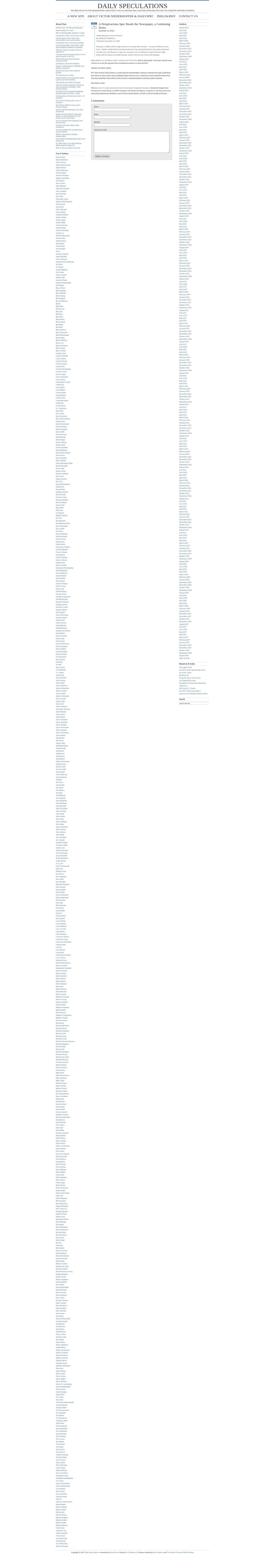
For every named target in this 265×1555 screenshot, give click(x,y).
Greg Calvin (60, 620)
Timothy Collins (61, 1421)
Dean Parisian (61, 458)
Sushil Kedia (60, 1389)
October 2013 (184, 431)
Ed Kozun (59, 510)
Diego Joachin (61, 479)
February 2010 (184, 546)
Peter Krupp (60, 1183)
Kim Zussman (61, 905)
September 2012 (185, 465)
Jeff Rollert (60, 751)
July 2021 (182, 187)
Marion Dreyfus (61, 971)
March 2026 (183, 41)
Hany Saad (60, 639)
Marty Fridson (61, 1005)
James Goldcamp (62, 688)
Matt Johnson (61, 1013)
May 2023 (183, 130)
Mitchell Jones (61, 1088)
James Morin (61, 693)
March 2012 (183, 480)
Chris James (60, 380)
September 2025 (185, 57)
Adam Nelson (61, 168)
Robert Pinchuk (61, 1259)
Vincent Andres (61, 1494)
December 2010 (185, 520)
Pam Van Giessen (62, 1154)
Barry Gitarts (60, 288)
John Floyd (60, 814)
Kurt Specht (60, 918)
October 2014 (184, 399)
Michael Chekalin (62, 1031)
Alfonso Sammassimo (64, 202)
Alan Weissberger (62, 189)
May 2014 (183, 412)
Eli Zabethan (60, 521)
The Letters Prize (185, 667)
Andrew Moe (60, 238)
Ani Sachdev (60, 249)
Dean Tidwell (61, 461)
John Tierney (61, 830)
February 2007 (184, 640)
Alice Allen (60, 207)
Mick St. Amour (61, 1068)
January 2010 (184, 548)
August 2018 (184, 279)
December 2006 (185, 645)
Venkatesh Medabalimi (64, 1478)
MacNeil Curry (61, 960)
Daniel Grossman (62, 424)
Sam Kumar (60, 1313)
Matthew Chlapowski (63, 1015)
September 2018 (185, 276)
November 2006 (185, 648)
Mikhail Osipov (61, 1083)
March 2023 (183, 135)
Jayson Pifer (60, 743)
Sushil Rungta (61, 1392)
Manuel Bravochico (63, 963)
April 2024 (183, 101)
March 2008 (183, 606)
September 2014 (185, 402)
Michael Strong (61, 1054)
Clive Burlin (60, 387)
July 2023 (182, 125)
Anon (58, 251)
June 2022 (183, 159)
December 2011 (185, 488)
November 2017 (185, 302)
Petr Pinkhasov (61, 1198)
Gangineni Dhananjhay (64, 568)
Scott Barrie (60, 1324)
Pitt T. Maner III (61, 1209)
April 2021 (183, 195)
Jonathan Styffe (61, 845)
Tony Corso (60, 1449)
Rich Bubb (60, 1225)
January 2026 (184, 46)
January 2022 (184, 172)
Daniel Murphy (61, 427)
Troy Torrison (61, 1460)
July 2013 (182, 438)
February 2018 (184, 295)
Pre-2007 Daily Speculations (190, 691)
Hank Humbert (61, 636)
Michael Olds (61, 1047)
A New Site (75, 16)
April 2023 (183, 132)
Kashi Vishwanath (62, 866)
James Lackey (61, 691)
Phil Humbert (61, 1201)
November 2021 (185, 177)
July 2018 (182, 282)
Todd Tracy (60, 1423)
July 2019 (182, 250)
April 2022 (183, 164)
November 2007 (185, 616)
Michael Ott (60, 1049)
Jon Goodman (61, 837)
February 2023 (184, 138)
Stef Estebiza (61, 1347)
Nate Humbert (61, 1104)
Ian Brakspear (61, 657)
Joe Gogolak (60, 798)
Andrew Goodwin (62, 230)
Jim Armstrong (61, 777)
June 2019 (183, 253)
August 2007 (184, 624)
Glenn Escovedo (62, 615)
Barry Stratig (60, 296)
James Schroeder (62, 696)
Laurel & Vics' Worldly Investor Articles (193, 694)
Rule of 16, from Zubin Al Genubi (68, 148)
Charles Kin (60, 366)
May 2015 (183, 381)
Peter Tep (59, 1196)
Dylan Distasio (61, 503)
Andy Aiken (60, 244)
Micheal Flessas (62, 1060)
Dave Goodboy (61, 429)
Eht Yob (59, 518)
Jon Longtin (60, 840)
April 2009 (183, 572)
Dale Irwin (59, 411)
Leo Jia (58, 947)
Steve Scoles (61, 1376)
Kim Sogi (59, 903)
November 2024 (185, 83)
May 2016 (183, 350)
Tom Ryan (59, 1447)
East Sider (60, 508)
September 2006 (185, 653)
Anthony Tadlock (62, 254)
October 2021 (184, 180)
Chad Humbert (61, 364)
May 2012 (183, 475)
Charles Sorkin (61, 372)
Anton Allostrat (61, 257)
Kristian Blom (61, 916)
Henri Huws (60, 641)
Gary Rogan (60, 581)
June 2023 (183, 127)
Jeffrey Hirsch (61, 764)
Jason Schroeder (62, 727)
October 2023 (184, 117)
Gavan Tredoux (61, 584)
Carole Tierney (61, 361)
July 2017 (182, 313)
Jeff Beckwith (61, 748)
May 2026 (183, 36)
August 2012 (184, 467)
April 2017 (183, 321)
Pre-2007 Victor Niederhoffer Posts (192, 670)
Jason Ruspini (61, 725)
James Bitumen (61, 686)
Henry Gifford (61, 649)
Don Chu (59, 482)
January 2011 (184, 517)
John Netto (60, 824)
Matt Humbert (61, 1010)
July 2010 (182, 533)
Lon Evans (60, 952)
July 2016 (182, 344)
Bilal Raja (59, 306)
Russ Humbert (61, 1295)
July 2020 (182, 219)
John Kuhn (60, 819)
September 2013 (185, 433)
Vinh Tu (59, 1499)
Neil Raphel (60, 1109)
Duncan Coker (61, 497)
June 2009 (183, 567)
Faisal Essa (60, 542)
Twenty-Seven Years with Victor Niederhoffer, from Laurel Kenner (68, 39)
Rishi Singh (60, 1240)
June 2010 (183, 535)
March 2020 (183, 229)
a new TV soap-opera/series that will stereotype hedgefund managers (124, 88)
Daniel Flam (60, 421)
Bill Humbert (60, 322)
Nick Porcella (61, 1122)
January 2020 (184, 234)
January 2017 (184, 329)
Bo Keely (59, 327)
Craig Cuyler (60, 398)
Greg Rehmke (61, 625)
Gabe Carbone (61, 560)
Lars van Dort (61, 929)
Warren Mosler (61, 1507)
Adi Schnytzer (61, 173)
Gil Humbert (60, 612)
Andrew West (61, 241)
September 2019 (185, 245)
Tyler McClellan (61, 1465)
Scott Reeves (61, 1332)
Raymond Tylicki (62, 1219)
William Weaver (62, 1525)
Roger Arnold (61, 1277)
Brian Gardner (158, 1552)
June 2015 (183, 378)
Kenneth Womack (62, 884)
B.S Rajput (60, 285)
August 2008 (184, 593)
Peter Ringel (60, 1191)
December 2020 (185, 206)
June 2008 (183, 598)
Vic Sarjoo (60, 1481)
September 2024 (185, 88)
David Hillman (61, 442)
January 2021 (184, 203)
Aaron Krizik (60, 157)
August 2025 (184, 59)
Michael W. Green (62, 1057)
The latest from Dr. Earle (65, 75)
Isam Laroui (60, 667)
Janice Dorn (60, 714)
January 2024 (184, 109)
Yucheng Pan (61, 1541)
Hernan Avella (61, 654)
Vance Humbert (61, 1473)
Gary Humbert (61, 576)
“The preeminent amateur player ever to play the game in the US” (71, 55)
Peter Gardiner (61, 1177)
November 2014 (185, 397)
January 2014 (184, 423)
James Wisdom (61, 707)
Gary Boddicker (61, 573)
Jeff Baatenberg (62, 746)
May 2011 (182, 507)
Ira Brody (59, 662)
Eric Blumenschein (63, 523)
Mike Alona (60, 1073)
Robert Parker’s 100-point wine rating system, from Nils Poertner (70, 79)
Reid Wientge (61, 1222)
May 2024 (183, 98)
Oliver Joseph (61, 1141)
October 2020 (184, 211)
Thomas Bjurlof (61, 1405)
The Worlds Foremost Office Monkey (180, 1552)
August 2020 (184, 216)
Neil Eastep (60, 1107)
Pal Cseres (60, 1151)
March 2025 (183, 72)
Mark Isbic (59, 986)
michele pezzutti (62, 1062)
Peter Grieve (60, 1180)
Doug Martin (60, 489)
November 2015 (185, 365)
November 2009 (185, 554)
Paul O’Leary (61, 1164)
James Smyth (61, 699)
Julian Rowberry (62, 858)
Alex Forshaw (61, 194)
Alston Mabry (61, 212)
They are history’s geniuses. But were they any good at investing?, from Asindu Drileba (70, 87)
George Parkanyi (62, 602)
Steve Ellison (61, 1371)
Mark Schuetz (61, 994)
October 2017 (184, 305)
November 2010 (185, 522)
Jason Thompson (62, 733)
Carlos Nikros (61, 359)
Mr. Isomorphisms (62, 1094)
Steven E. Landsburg (64, 1384)
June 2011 (183, 504)
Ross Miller (60, 1285)
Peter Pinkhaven (62, 1188)
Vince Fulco (60, 1491)
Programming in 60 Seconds (190, 678)
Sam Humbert (61, 1308)
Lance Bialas (61, 921)
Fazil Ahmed (60, 544)
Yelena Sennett (61, 1533)
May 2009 (183, 569)
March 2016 (183, 355)
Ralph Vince (60, 1217)
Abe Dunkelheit (61, 160)
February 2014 (184, 420)
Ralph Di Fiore (61, 1214)
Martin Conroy (61, 1000)
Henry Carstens (62, 646)
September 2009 (185, 559)
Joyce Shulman (61, 856)
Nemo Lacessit (61, 1112)
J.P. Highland (61, 670)
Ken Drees (60, 874)
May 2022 (183, 161)
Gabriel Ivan (60, 563)
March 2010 (183, 543)
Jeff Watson (60, 756)
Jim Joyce (59, 788)
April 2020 (183, 227)
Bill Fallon (59, 317)
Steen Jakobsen (62, 1345)
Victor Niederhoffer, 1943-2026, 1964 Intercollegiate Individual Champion (70, 46)
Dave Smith (60, 432)
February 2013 (184, 452)
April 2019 (183, 258)
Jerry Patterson (61, 775)
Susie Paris (60, 1395)
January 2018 (184, 297)
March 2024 (183, 104)
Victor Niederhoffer (63, 1486)
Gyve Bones (60, 633)
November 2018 (185, 271)
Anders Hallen (61, 217)
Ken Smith (60, 879)
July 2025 (182, 62)
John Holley (60, 816)
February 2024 (184, 106)
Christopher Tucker (63, 382)
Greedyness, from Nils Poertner (67, 64)
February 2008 (184, 609)
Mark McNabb (61, 992)
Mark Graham (61, 979)
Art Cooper (60, 272)
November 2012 (185, 459)
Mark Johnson (61, 989)
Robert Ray (60, 1261)
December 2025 (185, 49)
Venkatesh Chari (62, 1476)
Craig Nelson (61, 406)
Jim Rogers (60, 790)
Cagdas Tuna (61, 353)
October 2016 (184, 336)
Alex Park (59, 196)
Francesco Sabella (63, 547)
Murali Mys (60, 1099)
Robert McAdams (62, 1256)
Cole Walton (60, 390)
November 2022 (185, 145)
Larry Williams (61, 926)
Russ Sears (60, 1298)
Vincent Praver (61, 1497)
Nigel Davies (61, 1136)
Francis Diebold (62, 550)
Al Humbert (60, 181)
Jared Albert (60, 717)
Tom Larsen (60, 1439)
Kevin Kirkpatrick (62, 895)
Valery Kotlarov (61, 1470)
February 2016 (184, 357)
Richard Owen (61, 1235)
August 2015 (184, 373)
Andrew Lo (60, 233)
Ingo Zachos (60, 659)
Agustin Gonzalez (62, 178)
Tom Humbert (61, 1436)
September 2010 (185, 527)
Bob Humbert (61, 330)
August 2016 (184, 342)
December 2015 (185, 363)
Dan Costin (60, 414)
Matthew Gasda (62, 1018)
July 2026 (182, 30)
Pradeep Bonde (62, 1211)
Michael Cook (61, 1036)
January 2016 (184, 360)
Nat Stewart (60, 1102)
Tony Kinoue (60, 1452)
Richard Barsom (62, 1230)
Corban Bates (61, 393)
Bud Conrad (60, 348)
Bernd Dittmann (62, 301)
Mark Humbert (61, 984)
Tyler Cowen (60, 1463)
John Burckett (61, 806)
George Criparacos (63, 597)
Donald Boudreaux (63, 484)
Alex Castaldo (61, 191)
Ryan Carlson (61, 1303)
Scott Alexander (62, 1321)
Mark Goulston (61, 976)
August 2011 (184, 499)
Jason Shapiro (61, 730)
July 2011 (182, 501)
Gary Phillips (60, 578)
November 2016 (185, 334)
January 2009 (184, 580)
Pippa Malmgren (62, 1206)
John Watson (61, 832)
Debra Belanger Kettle (64, 463)
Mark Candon (61, 973)
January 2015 (184, 391)
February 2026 (184, 43)
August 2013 (184, 436)
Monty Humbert (61, 1091)
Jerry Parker (60, 772)
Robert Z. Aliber (61, 1264)
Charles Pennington (63, 369)
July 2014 (182, 407)
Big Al (58, 304)
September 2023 (185, 119)
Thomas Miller (61, 1408)
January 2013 (184, 454)
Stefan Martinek (62, 1355)
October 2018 (184, 274)
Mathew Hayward (62, 1007)
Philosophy (166, 16)
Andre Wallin (61, 223)
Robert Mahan (61, 1253)
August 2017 (184, 310)
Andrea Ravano (62, 225)
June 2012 (183, 472)
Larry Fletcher (61, 924)
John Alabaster (61, 801)
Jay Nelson (60, 738)
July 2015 (182, 376)
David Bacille (61, 437)
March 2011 (183, 512)
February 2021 (184, 200)
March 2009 (183, 575)
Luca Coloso (60, 958)
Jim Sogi (59, 793)
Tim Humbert (61, 1413)
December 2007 (185, 614)
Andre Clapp (60, 220)
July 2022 (182, 156)
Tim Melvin (60, 1415)
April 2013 (183, 446)
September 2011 (185, 496)
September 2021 (185, 182)
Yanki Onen (60, 1528)
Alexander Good (62, 199)
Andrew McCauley (63, 236)
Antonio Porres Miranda (65, 262)
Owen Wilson (61, 1149)
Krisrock (59, 913)
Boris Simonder (61, 332)
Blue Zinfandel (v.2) (131, 1552)
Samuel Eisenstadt (63, 1319)
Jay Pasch (60, 741)
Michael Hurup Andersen (65, 1041)
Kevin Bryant (60, 887)
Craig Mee (60, 403)
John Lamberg (61, 822)
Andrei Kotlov (61, 228)
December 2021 (185, 174)
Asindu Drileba (61, 280)
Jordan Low (60, 848)
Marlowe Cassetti (62, 997)
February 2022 (184, 169)
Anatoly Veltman (62, 215)
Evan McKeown (62, 534)
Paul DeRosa (61, 1159)
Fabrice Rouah (61, 537)
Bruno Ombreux (62, 346)
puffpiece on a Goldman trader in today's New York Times (116, 60)
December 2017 (185, 300)
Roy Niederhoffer (62, 1287)
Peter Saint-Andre (62, 1193)
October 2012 (184, 462)
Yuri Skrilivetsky (62, 1544)
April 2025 (183, 70)
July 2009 (182, 564)
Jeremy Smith (61, 769)
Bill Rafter (59, 325)
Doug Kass (60, 487)
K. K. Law (59, 864)
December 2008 (185, 582)
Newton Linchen (62, 1115)
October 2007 (184, 619)
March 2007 (183, 637)
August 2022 (184, 153)
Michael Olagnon (62, 1044)
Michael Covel (61, 1039)
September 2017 (185, 308)
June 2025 (183, 64)
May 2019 (183, 255)
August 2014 (184, 404)
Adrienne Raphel (62, 176)
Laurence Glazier (62, 937)
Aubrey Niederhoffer (63, 283)
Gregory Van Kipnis (63, 631)
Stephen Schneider (63, 1366)
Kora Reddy (60, 911)
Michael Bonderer (62, 1026)
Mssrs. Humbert (62, 1096)
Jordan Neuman (62, 850)
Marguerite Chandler (63, 968)
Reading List (184, 675)
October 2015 (184, 368)
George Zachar (61, 605)
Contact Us (188, 16)
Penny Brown (61, 1167)
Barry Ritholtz (61, 293)
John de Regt (61, 811)
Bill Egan (59, 314)
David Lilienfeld (62, 448)
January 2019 (184, 266)
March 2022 (183, 166)
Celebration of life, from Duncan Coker (70, 36)
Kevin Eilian (60, 892)
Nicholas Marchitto (63, 1117)
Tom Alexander (61, 1426)
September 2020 (185, 214)
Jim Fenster (60, 785)
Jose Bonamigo (62, 853)
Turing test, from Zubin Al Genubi (68, 82)
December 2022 (185, 143)
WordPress (114, 1552)
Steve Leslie (60, 1374)
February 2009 (184, 577)
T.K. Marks (60, 1397)
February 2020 (184, 232)
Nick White (60, 1130)
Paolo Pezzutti (61, 1157)
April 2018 (183, 289)
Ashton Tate (60, 278)
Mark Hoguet (61, 981)
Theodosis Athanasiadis (65, 1402)
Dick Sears (60, 476)
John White (60, 835)
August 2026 (184, 28)
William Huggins (62, 1518)
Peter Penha (60, 1185)
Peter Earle (60, 1175)
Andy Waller (60, 246)
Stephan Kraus (61, 1363)
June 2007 (183, 629)
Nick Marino (60, 1120)
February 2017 (184, 326)
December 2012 (185, 457)
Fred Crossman (61, 557)
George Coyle (61, 594)
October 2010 (184, 525)
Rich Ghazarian (62, 1227)
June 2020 (183, 221)
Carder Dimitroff (62, 356)
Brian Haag (60, 338)
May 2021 (183, 193)
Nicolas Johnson (62, 1133)
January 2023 (184, 140)
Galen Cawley (61, 565)
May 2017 (183, 318)
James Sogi (60, 701)
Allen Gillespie (61, 210)
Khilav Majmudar (62, 898)
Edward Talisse (61, 516)
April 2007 (183, 635)
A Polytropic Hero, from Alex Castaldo (70, 43)
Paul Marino (60, 1162)
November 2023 (185, 114)
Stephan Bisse (61, 1361)
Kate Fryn (59, 869)
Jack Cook (60, 675)
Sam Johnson (61, 1311)
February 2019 (184, 263)
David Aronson (61, 434)
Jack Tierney (60, 680)
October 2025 (184, 54)
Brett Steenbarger (62, 335)
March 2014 (183, 418)
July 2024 (182, 93)
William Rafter (61, 1523)
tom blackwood (61, 1429)
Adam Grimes (61, 162)
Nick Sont (59, 1128)
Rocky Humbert (61, 1269)
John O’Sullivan (62, 827)
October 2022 (184, 148)
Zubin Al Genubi (62, 1546)
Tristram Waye (61, 1457)
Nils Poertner (61, 1138)
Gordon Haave (61, 618)
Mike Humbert (61, 1078)
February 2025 (184, 75)
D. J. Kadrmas (61, 408)
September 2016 (185, 339)
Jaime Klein (60, 683)
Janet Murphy (61, 712)
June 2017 (183, 316)
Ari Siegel (59, 267)
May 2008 (183, 601)
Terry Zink (59, 1400)
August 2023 (184, 122)
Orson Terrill (60, 1143)
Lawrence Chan (62, 939)
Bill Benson (60, 309)
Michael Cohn (61, 1034)
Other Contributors (63, 1146)
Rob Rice (59, 1245)
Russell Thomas (62, 1300)
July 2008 (182, 595)
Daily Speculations (132, 6)
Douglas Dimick (62, 492)
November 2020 (185, 208)
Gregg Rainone (61, 628)
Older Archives (184, 658)
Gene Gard (60, 589)
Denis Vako (60, 469)
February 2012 (184, 483)
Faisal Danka (61, 539)
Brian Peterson (61, 340)
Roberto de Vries (62, 1266)
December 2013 (185, 425)
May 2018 (183, 287)
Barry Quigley (61, 291)
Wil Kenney (60, 1512)
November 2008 (185, 585)
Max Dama (60, 1023)
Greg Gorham (61, 623)
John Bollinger (61, 803)
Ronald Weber (61, 1282)
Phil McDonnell (61, 1204)
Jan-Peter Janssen (63, 709)
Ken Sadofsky (61, 877)
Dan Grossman (61, 416)
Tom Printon (60, 1444)
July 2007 (182, 627)
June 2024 (183, 96)
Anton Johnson (61, 259)
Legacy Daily (61, 945)
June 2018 (183, 284)
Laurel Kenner (61, 934)
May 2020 (183, 224)
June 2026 (183, 33)
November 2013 (185, 428)
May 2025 (183, 67)
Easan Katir (60, 505)
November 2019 (185, 240)
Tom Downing (61, 1434)
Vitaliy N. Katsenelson (64, 1502)
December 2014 (185, 394)
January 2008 (184, 611)
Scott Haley (60, 1329)
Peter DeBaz (60, 1172)
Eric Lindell (60, 529)
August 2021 (184, 185)
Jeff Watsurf (60, 759)
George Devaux (62, 599)
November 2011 (185, 491)
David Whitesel (61, 450)
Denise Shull (61, 471)
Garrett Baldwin (61, 571)
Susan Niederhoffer (63, 1387)
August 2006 (184, 656)
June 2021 (183, 190)
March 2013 (183, 449)
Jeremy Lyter (61, 767)
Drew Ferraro (61, 495)
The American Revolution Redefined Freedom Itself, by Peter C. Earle (69, 92)
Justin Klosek (61, 861)
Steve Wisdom (61, 1381)
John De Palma (61, 809)
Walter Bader (61, 1504)
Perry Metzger (61, 1170)
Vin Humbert (60, 1489)
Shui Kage (60, 1340)
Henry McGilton (61, 652)
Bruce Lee (60, 343)
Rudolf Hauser (61, 1290)
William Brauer (61, 1515)
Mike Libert (60, 1081)
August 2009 (184, 561)
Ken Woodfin (61, 882)
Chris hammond (62, 377)
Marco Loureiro (61, 966)
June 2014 (183, 410)
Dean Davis (60, 455)
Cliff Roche (60, 385)
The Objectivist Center (187, 681)
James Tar (60, 704)
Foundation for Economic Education (192, 683)
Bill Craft (59, 312)
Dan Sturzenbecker (63, 419)
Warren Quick (61, 1510)
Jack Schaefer (61, 678)
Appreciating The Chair (64, 30)
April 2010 (183, 541)
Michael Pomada (62, 1052)
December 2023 (185, 111)
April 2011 (183, 509)
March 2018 (183, 292)
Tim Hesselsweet (62, 1410)
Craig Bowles (61, 395)
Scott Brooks (60, 1327)
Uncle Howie (61, 1468)
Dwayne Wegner (62, 500)
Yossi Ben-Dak (61, 1538)
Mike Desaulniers (62, 1075)
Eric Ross (59, 531)
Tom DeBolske (61, 1431)
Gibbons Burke (61, 610)
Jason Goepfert (61, 720)
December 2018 (185, 268)
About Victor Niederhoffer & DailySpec (120, 16)
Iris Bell (58, 665)
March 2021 (183, 198)
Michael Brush (61, 1028)
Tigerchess (183, 686)
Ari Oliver (59, 264)
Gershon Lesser (62, 607)
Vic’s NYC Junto (185, 673)
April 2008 (183, 603)
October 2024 (184, 85)
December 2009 (185, 551)
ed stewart (60, 513)
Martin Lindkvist (62, 1002)
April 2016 (183, 352)
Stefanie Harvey (62, 1358)
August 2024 (184, 91)
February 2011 (184, 514)
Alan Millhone (61, 186)
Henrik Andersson (62, 644)
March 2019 (183, 261)
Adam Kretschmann (63, 165)
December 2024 (185, 80)
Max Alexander (61, 1020)
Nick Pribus (60, 1125)
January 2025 (184, 77)
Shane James (61, 1334)
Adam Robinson (62, 170)
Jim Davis (59, 782)
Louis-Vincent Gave (63, 955)
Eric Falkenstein (62, 526)
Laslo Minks (60, 932)
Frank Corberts (61, 552)
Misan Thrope (61, 1086)
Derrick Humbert (62, 474)
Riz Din (58, 1243)
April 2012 (183, 478)
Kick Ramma (60, 900)
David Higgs (60, 440)
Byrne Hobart (61, 351)
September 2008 (185, 590)
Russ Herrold (61, 1293)
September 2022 (185, 151)
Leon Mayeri (60, 950)
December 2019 (185, 237)
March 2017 (183, 323)
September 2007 (185, 622)
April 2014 (183, 415)
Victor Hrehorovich (63, 1484)
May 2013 (183, 444)
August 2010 (184, 530)
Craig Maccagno (62, 400)
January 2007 (184, 643)
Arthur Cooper (61, 275)
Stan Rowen (60, 1342)
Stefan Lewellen (62, 1353)
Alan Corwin (60, 183)
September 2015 (185, 370)
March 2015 (183, 386)
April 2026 (183, 38)
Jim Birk (59, 780)
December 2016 (185, 331)
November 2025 (185, 51)
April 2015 (183, 384)
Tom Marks (60, 1442)
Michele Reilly (61, 1065)
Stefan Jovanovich (63, 1350)
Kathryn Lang (61, 871)
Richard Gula (61, 1232)
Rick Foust (60, 1238)
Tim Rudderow (61, 1418)
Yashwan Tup (61, 1531)
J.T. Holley (60, 673)
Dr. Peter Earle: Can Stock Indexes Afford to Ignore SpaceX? (69, 144)
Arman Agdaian (61, 270)
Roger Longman (62, 1279)
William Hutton (61, 1520)
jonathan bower (62, 843)
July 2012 (182, 470)
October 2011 (184, 493)
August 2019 (184, 248)
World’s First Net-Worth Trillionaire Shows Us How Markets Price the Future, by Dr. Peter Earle (69, 116)
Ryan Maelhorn (61, 1306)
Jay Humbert (60, 735)
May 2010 (183, 538)
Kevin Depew (61, 890)
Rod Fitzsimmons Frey (64, 1272)
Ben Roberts (60, 298)
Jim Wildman (61, 796)
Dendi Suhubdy (62, 466)
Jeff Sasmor (60, 754)
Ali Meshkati (60, 204)
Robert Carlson (61, 1251)
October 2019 (184, 242)
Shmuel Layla (61, 1337)
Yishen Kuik (60, 1536)
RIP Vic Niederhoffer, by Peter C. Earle (70, 33)
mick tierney (60, 1070)
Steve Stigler (60, 1379)
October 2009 (184, 556)
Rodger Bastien (62, 1274)
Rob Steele (60, 1248)
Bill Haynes (60, 319)
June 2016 (183, 347)
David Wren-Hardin (63, 453)
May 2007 (183, 632)
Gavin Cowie (61, 586)
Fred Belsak (60, 555)
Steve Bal (59, 1368)
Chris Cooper (61, 374)
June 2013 (183, 441)
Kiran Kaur (60, 908)
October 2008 (184, 588)
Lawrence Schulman (63, 942)
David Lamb (60, 445)
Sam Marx (59, 1316)
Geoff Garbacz (61, 591)
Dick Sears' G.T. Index (187, 688)
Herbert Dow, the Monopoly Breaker (69, 28)
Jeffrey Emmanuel (62, 761)
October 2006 (184, 650)
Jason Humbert (61, 722)
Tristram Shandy (62, 1455)
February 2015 (184, 389)
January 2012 (184, 486)
